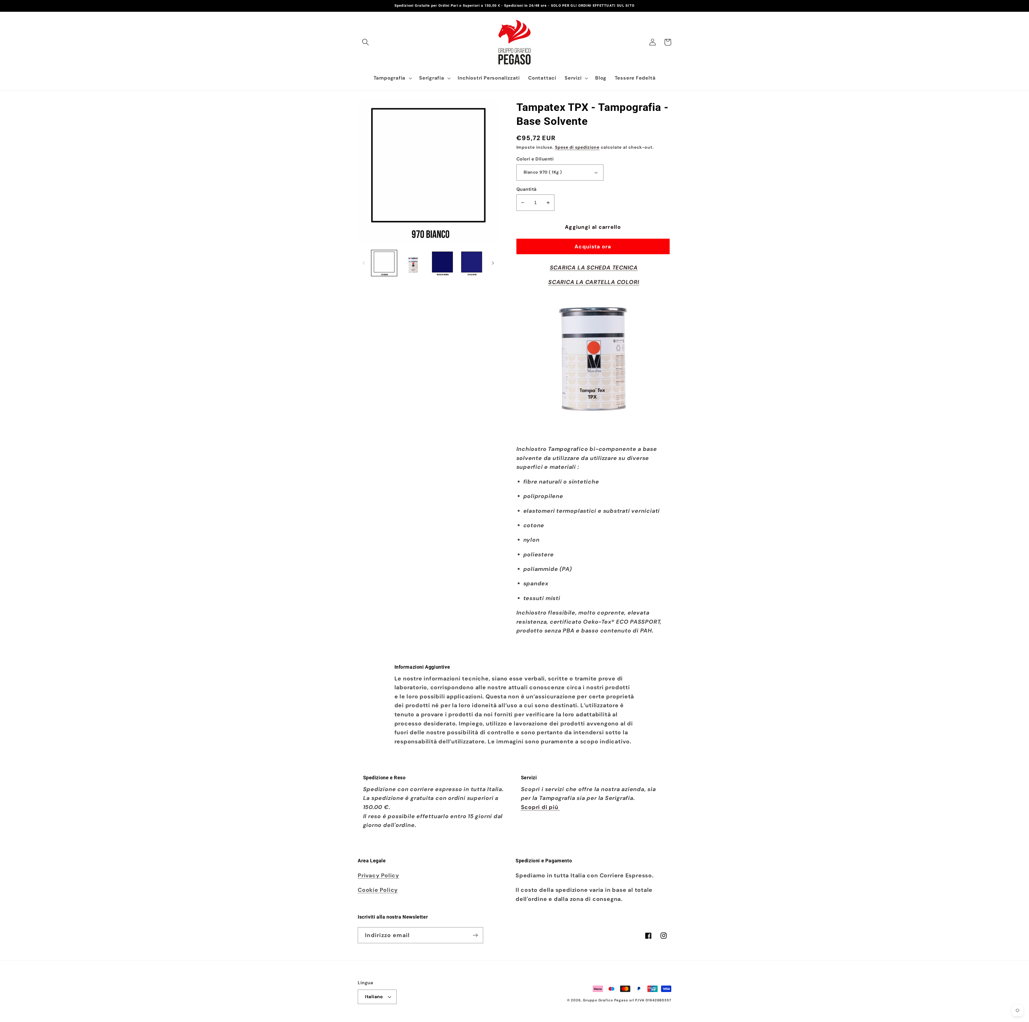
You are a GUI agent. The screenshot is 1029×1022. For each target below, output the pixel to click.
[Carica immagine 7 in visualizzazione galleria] (442, 263)
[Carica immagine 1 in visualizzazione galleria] (384, 263)
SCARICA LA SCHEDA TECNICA (594, 267)
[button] (365, 42)
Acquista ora (593, 246)
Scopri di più (540, 807)
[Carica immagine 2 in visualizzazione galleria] (413, 263)
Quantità (526, 189)
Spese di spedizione (577, 147)
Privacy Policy (378, 875)
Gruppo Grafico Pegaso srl (608, 1000)
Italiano (374, 996)
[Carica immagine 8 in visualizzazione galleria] (471, 263)
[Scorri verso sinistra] (364, 263)
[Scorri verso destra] (493, 263)
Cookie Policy (378, 889)
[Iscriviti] (475, 935)
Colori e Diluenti (535, 159)
